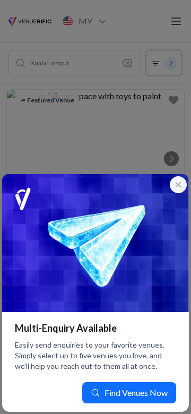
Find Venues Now (136, 392)
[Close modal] (178, 184)
